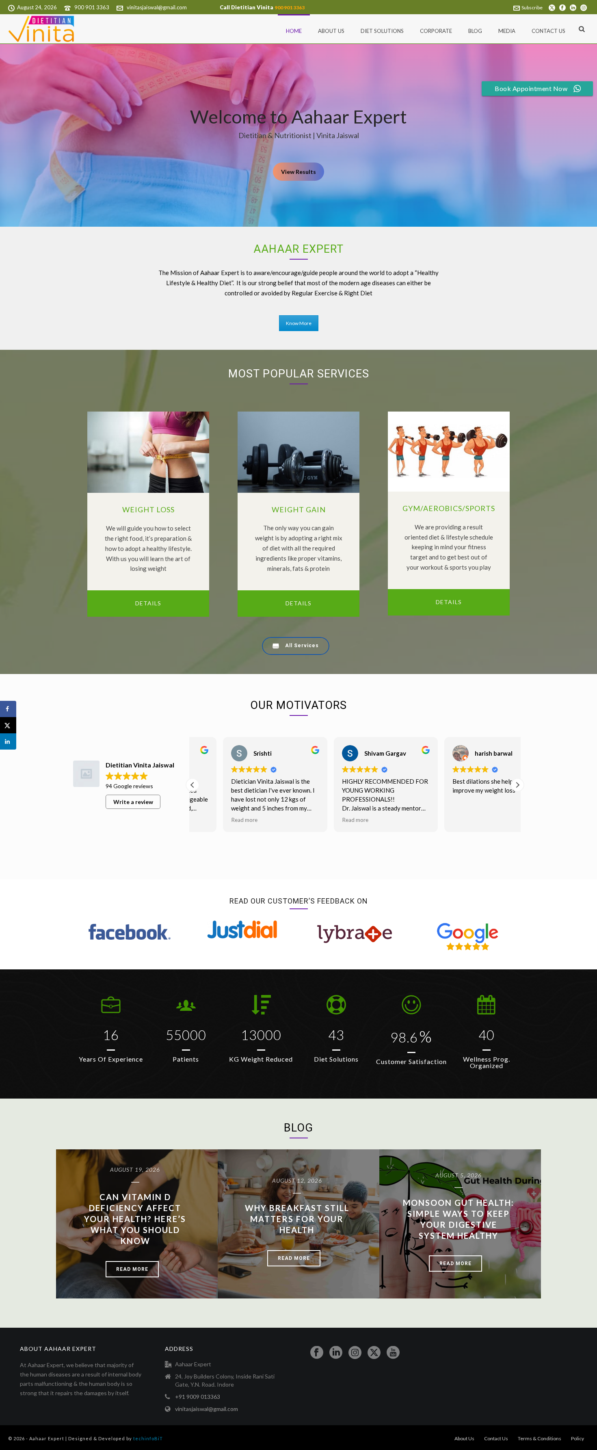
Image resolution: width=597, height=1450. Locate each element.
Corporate (436, 31)
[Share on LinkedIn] (8, 741)
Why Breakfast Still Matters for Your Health (297, 1219)
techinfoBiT (148, 1438)
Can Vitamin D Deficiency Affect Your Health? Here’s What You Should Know (135, 1219)
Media (506, 31)
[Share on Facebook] (8, 709)
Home (294, 31)
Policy (577, 1438)
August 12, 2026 (297, 1180)
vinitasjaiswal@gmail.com (157, 7)
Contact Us (548, 31)
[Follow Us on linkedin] (335, 1353)
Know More (298, 323)
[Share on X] (8, 725)
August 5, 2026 (458, 1175)
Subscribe (532, 7)
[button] (517, 785)
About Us (331, 31)
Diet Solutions (382, 31)
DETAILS (148, 603)
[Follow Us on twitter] (374, 1353)
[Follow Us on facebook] (316, 1353)
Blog (475, 31)
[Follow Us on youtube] (393, 1353)
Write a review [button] (133, 801)
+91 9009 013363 (197, 1396)
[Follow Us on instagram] (354, 1353)
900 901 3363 (91, 7)
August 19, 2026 (135, 1169)
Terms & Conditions (539, 1438)
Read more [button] (213, 820)
